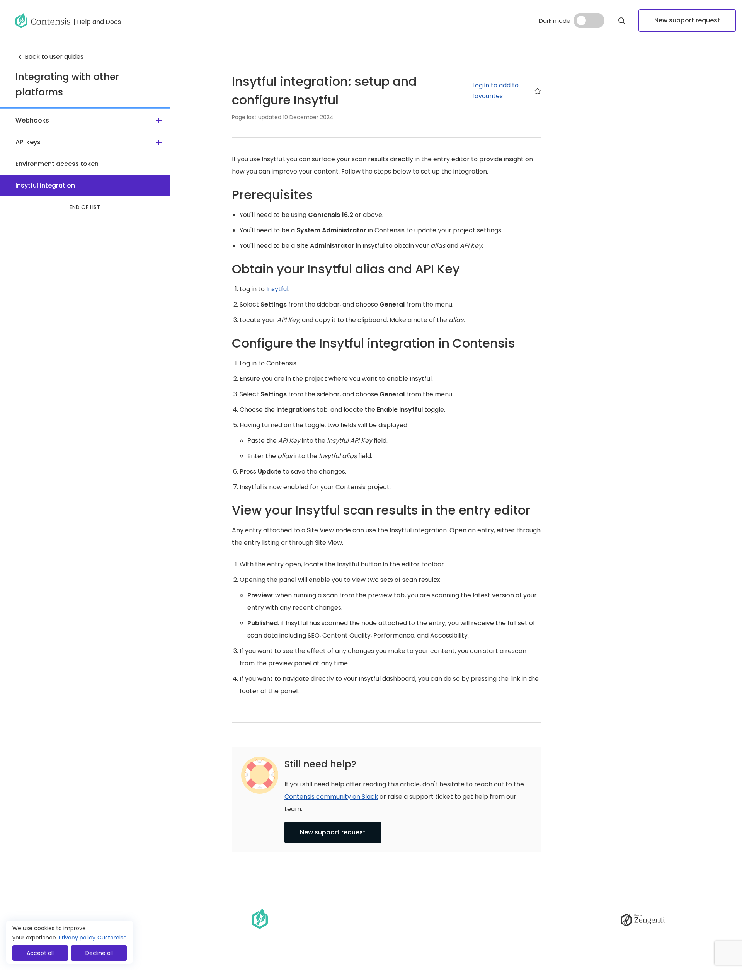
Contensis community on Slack (331, 796)
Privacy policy (77, 937)
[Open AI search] (621, 20)
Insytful (277, 289)
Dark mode (554, 21)
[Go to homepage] (42, 20)
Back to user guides (54, 56)
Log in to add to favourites (495, 91)
